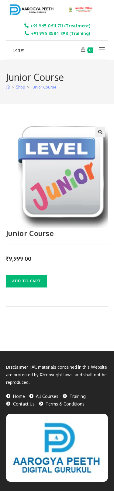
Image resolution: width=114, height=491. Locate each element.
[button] (100, 132)
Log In (18, 49)
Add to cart (26, 281)
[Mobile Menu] (99, 49)
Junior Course (44, 87)
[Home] (8, 87)
